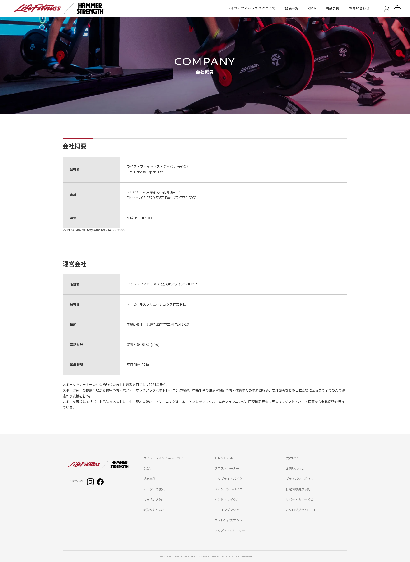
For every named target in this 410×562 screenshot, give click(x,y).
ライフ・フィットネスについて (251, 8)
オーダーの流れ (154, 489)
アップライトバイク (228, 479)
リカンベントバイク (228, 489)
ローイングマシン (226, 510)
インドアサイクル (226, 500)
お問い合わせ (359, 8)
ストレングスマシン (228, 520)
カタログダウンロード (301, 510)
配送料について (154, 510)
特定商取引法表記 (298, 489)
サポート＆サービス (299, 500)
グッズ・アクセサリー (229, 531)
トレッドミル (223, 458)
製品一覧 (291, 8)
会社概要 (292, 458)
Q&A (312, 8)
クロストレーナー (226, 468)
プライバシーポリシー (301, 479)
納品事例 (332, 8)
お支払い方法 (152, 500)
